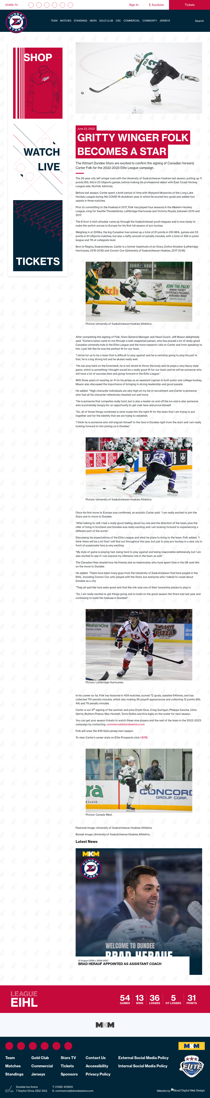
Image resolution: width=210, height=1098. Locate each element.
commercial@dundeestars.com (126, 724)
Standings (80, 20)
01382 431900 (63, 1086)
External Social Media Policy (143, 1057)
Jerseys (165, 20)
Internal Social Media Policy (142, 1066)
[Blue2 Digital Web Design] (187, 1091)
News (93, 20)
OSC (118, 20)
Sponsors (69, 1074)
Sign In (133, 5)
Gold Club (106, 20)
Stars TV (11, 5)
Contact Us (96, 1057)
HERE (144, 737)
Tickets (67, 1066)
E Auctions (156, 5)
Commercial (132, 20)
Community (149, 20)
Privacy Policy (98, 1074)
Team (54, 20)
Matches (65, 20)
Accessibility (97, 1066)
